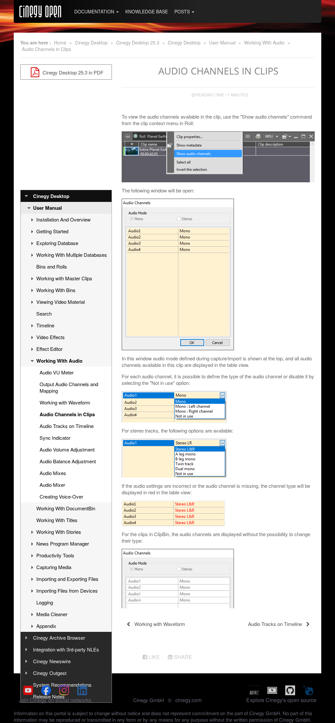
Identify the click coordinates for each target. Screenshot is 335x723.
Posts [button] (182, 11)
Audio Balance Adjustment (68, 461)
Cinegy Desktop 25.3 (137, 42)
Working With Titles (57, 520)
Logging (44, 602)
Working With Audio (264, 42)
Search (44, 313)
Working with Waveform (65, 402)
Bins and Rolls (51, 266)
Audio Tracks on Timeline (67, 425)
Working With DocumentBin (65, 508)
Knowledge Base (146, 11)
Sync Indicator (55, 437)
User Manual (222, 42)
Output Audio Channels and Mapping (69, 387)
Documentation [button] (94, 11)
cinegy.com (188, 700)
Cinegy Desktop (91, 42)
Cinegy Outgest (49, 672)
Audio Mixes (53, 472)
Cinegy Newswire (52, 661)
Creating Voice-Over (61, 496)
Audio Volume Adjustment (67, 449)
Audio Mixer (52, 484)
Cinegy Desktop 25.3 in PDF (72, 72)
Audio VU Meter (57, 372)
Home (60, 42)
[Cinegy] (40, 11)
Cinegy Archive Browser (59, 637)
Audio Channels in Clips (46, 49)
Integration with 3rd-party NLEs (66, 649)
